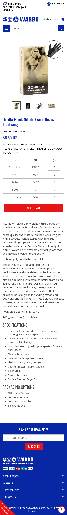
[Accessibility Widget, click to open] (61, 509)
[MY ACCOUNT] (50, 19)
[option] (16, 106)
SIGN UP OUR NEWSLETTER (33, 429)
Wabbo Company (40, 507)
